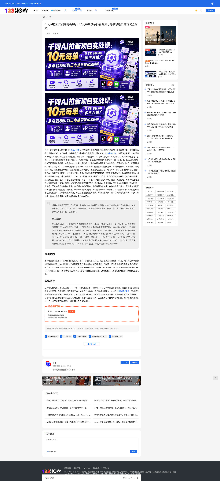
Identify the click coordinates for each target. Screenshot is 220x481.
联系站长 (106, 468)
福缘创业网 (110, 10)
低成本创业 (170, 198)
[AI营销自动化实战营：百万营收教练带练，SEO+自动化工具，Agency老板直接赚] (150, 52)
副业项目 (171, 202)
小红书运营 (150, 205)
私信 (135, 363)
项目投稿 (210, 10)
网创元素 (77, 468)
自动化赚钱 (150, 222)
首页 (37, 10)
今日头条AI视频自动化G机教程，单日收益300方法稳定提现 (161, 160)
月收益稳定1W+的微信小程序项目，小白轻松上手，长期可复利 (161, 148)
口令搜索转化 (111, 153)
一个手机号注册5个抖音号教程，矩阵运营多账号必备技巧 (161, 172)
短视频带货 (160, 219)
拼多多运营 (150, 209)
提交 (133, 451)
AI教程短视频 (53, 336)
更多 (172, 85)
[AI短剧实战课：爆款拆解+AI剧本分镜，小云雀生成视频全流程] (150, 74)
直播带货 (160, 212)
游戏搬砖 (150, 212)
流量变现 (160, 209)
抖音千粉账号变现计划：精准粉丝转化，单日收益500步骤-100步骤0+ (160, 137)
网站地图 (96, 468)
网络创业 (171, 219)
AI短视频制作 (171, 191)
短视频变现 (160, 216)
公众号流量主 (150, 202)
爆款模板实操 (123, 291)
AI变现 (150, 191)
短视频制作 (150, 216)
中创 (54, 363)
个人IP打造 (160, 198)
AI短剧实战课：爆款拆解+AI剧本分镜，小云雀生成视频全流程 (166, 74)
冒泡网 (89, 10)
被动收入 (160, 222)
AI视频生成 (150, 198)
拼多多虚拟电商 (171, 205)
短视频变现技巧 (171, 216)
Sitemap (87, 468)
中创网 (74, 10)
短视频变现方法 (150, 219)
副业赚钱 (160, 202)
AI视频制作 (160, 195)
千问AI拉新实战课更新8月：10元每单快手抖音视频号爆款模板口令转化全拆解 (161, 90)
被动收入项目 (171, 222)
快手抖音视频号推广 (99, 336)
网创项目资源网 (86, 472)
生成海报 (50, 478)
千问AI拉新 (75, 150)
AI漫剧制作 (160, 191)
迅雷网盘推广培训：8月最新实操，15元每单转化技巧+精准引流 (161, 114)
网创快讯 (45, 10)
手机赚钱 (160, 205)
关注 (125, 363)
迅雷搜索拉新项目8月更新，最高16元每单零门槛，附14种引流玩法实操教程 (161, 125)
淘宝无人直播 (171, 209)
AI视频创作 (150, 195)
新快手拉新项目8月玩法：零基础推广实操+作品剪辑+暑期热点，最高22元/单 (161, 102)
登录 (71, 311)
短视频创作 (170, 212)
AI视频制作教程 (171, 195)
